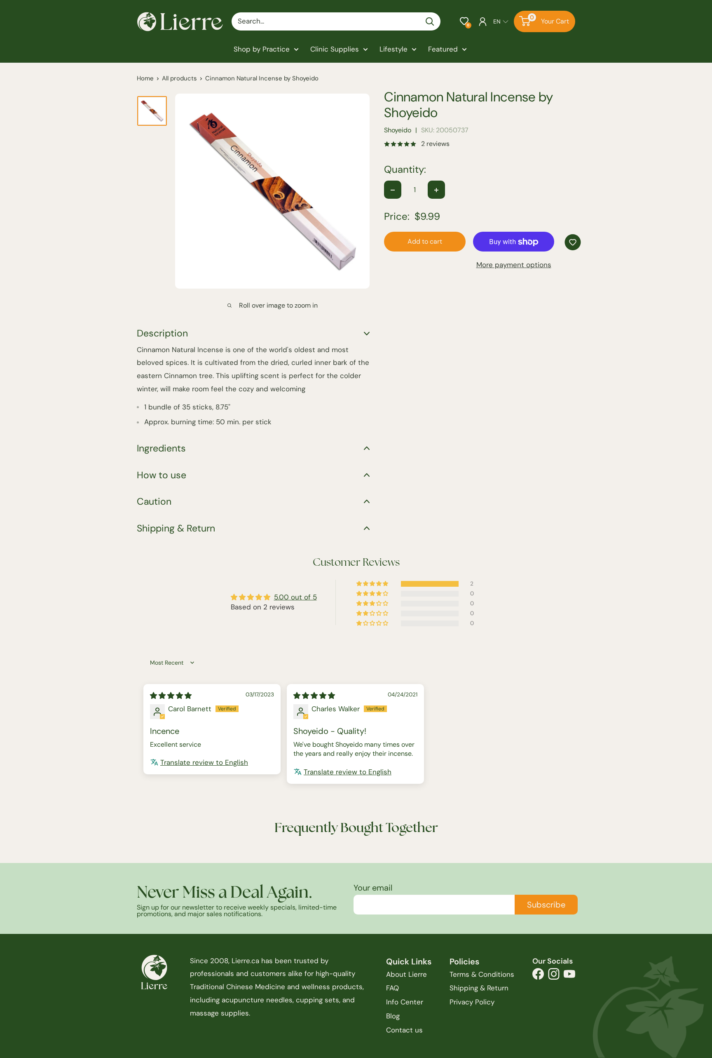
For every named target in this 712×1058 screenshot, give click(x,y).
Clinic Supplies (334, 49)
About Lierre (406, 974)
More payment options (513, 265)
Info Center (404, 1001)
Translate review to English (204, 762)
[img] (171, 695)
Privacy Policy (472, 1001)
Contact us (404, 1029)
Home (145, 78)
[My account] (483, 21)
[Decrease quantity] (392, 190)
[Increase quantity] (436, 190)
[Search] (430, 21)
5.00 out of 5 (295, 597)
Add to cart (425, 241)
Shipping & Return (479, 987)
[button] (464, 21)
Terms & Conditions (482, 974)
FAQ (392, 987)
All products (179, 78)
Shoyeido (397, 130)
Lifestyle (393, 49)
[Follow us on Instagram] (554, 976)
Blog (393, 1015)
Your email (373, 887)
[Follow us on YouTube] (569, 976)
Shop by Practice (262, 49)
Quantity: (405, 170)
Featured (443, 49)
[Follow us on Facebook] (538, 976)
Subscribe (546, 904)
